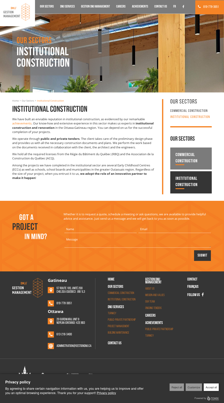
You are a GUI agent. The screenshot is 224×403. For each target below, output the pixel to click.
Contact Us (160, 6)
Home (15, 100)
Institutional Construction (190, 117)
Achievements (140, 6)
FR (174, 6)
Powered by (200, 398)
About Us (150, 288)
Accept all (211, 387)
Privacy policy (106, 392)
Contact (192, 280)
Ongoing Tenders (153, 308)
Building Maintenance (118, 332)
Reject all (177, 387)
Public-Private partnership (159, 329)
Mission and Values (155, 295)
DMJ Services (67, 6)
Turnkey (112, 313)
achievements (21, 123)
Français (192, 287)
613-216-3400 (64, 334)
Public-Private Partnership (122, 320)
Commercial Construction (189, 111)
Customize (194, 387)
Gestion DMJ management (95, 6)
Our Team (150, 301)
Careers (120, 6)
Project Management (118, 326)
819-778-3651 (211, 7)
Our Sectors (47, 6)
